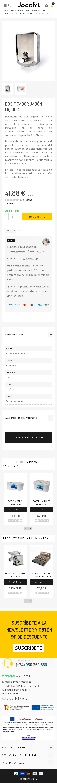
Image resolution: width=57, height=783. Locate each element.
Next (30, 528)
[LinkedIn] (23, 699)
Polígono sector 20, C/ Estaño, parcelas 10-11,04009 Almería (21, 689)
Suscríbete (28, 648)
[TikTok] (26, 699)
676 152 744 (22, 676)
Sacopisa (10, 230)
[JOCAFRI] (29, 5)
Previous (26, 528)
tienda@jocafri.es (21, 681)
